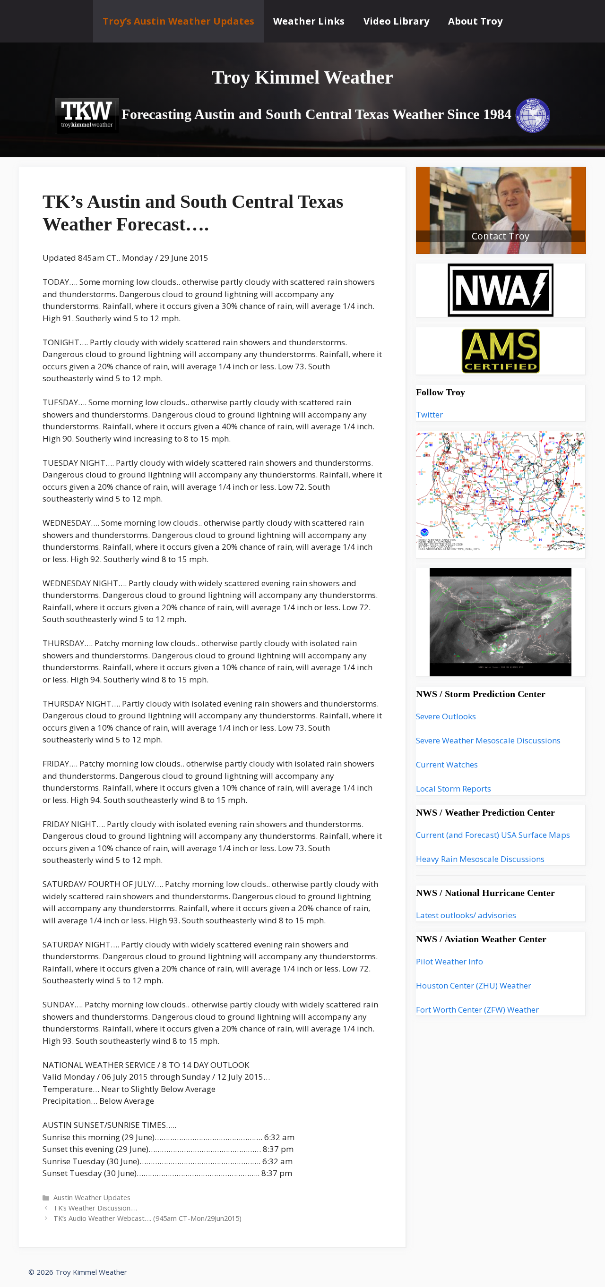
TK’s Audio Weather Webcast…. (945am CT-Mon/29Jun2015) (147, 1218)
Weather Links (309, 21)
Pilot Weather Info (449, 961)
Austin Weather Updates (91, 1197)
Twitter (429, 414)
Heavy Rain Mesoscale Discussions (480, 858)
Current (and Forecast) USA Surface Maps (493, 834)
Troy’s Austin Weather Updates (178, 21)
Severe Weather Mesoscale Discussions (488, 740)
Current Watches (447, 764)
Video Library (396, 21)
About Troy (475, 21)
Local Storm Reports (453, 788)
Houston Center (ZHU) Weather (473, 985)
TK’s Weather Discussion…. (95, 1207)
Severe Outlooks (446, 716)
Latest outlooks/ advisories (466, 915)
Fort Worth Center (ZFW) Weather (477, 1009)
